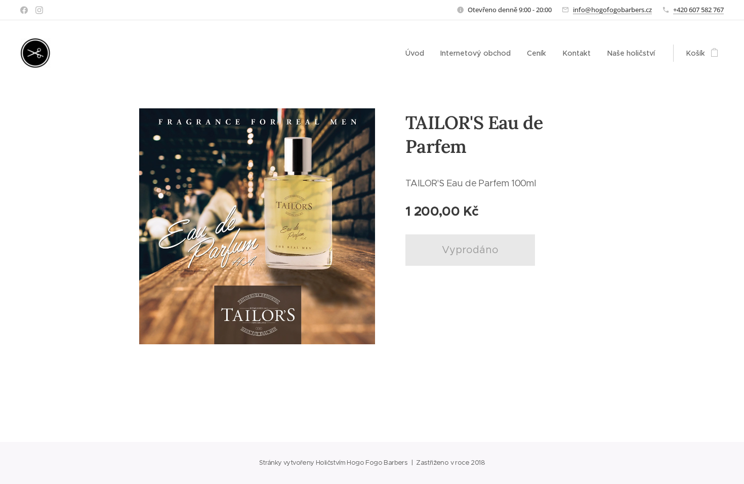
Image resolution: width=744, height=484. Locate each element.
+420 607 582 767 (698, 9)
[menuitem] (417, 53)
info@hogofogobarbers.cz (612, 9)
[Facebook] (24, 10)
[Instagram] (39, 10)
